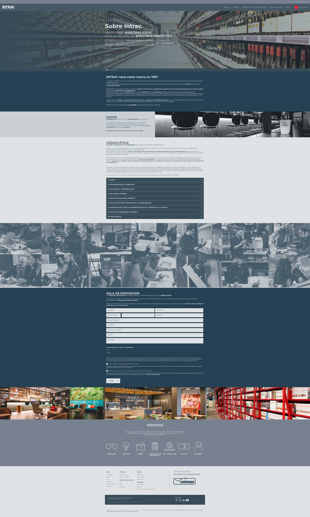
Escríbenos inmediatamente (187, 474)
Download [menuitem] (11, 1)
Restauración (123, 486)
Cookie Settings (133, 511)
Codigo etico (109, 481)
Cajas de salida (140, 484)
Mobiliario (139, 486)
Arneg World (109, 486)
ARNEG (134, 105)
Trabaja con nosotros (111, 483)
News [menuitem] (4, 1)
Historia (108, 477)
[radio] (154, 350)
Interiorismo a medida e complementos (146, 489)
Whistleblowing (111, 511)
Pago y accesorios (124, 474)
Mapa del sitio (122, 511)
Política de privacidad (153, 374)
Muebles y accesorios (124, 477)
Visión (107, 479)
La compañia (109, 474)
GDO (121, 482)
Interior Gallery (140, 479)
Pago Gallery (140, 474)
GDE (121, 484)
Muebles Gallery (140, 477)
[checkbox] (154, 352)
